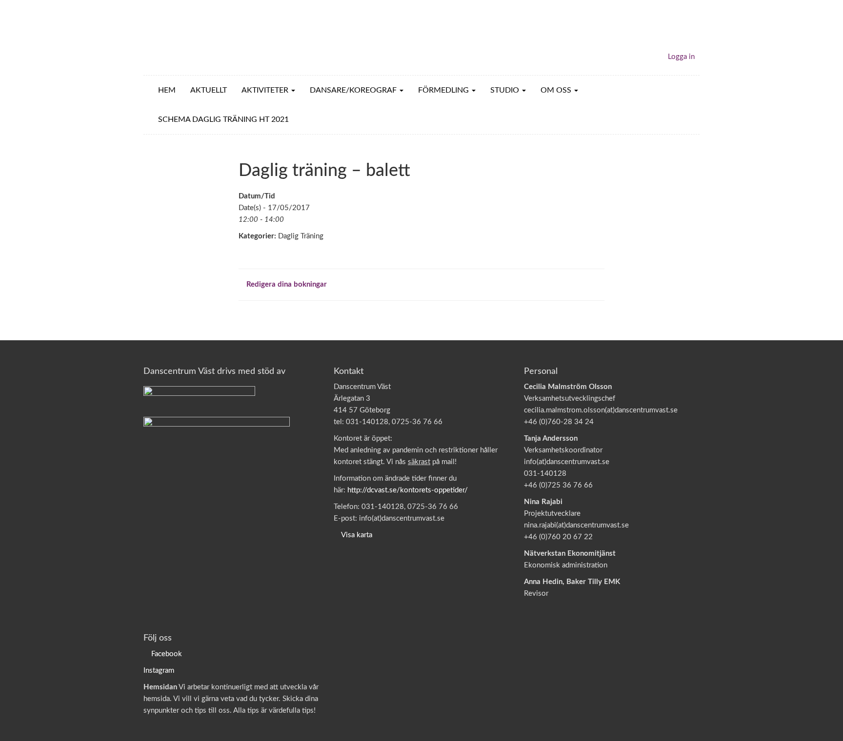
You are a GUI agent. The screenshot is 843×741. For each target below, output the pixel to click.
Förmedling (444, 90)
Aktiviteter (265, 90)
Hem (167, 90)
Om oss (557, 90)
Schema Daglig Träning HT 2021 (223, 119)
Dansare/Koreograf (354, 90)
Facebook (166, 654)
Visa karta (356, 535)
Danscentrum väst (200, 37)
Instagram (158, 670)
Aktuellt (208, 90)
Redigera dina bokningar (285, 284)
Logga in (681, 56)
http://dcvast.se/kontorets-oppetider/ (407, 490)
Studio (505, 90)
